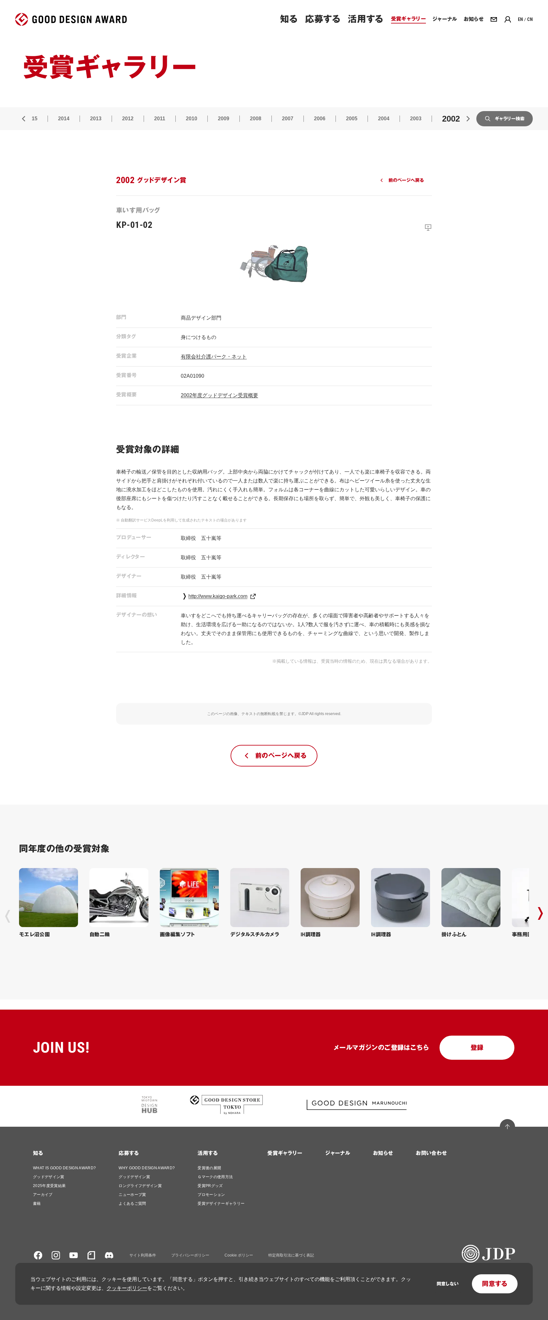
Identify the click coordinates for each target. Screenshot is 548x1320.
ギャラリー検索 (510, 118)
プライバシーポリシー (190, 1255)
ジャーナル (337, 1153)
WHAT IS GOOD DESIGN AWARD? (64, 1168)
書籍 (37, 1203)
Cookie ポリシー (239, 1255)
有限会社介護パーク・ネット (214, 356)
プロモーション (211, 1194)
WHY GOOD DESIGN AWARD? (147, 1168)
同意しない (448, 1283)
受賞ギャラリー (284, 1153)
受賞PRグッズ (210, 1186)
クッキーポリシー (127, 1288)
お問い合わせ (431, 1153)
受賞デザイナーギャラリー (221, 1203)
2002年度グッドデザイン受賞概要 (219, 395)
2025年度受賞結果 (49, 1186)
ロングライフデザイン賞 (140, 1186)
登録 (477, 1047)
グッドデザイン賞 (48, 1177)
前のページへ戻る (406, 180)
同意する (494, 1284)
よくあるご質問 (132, 1203)
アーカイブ (43, 1194)
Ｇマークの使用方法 (215, 1177)
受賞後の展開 (209, 1168)
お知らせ (383, 1153)
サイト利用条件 (142, 1255)
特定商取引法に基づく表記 (291, 1255)
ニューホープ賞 (132, 1194)
